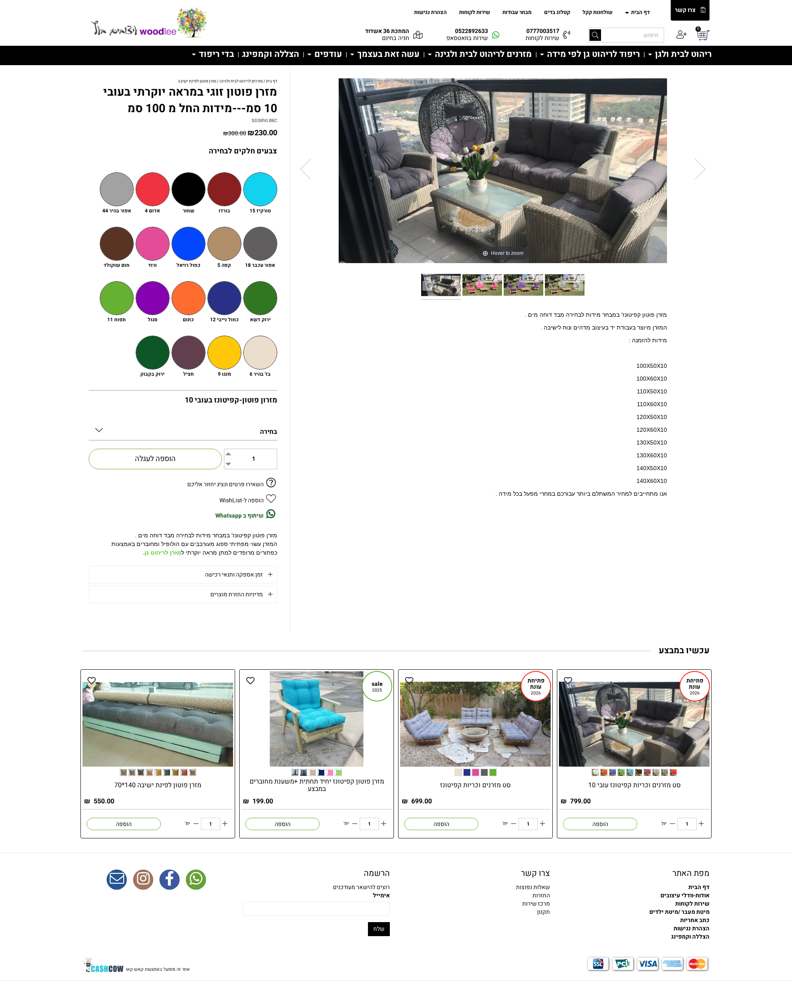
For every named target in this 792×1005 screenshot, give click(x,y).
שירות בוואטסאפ (467, 38)
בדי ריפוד (215, 54)
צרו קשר (685, 10)
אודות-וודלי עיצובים (685, 895)
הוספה (600, 824)
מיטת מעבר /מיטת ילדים (679, 912)
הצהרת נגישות (430, 12)
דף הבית (640, 12)
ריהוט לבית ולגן (682, 54)
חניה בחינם (395, 38)
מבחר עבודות (517, 12)
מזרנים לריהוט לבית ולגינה (482, 54)
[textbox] (476, 895)
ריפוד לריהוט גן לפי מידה (592, 54)
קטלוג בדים (557, 12)
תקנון (543, 912)
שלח (378, 929)
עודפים (327, 54)
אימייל (381, 896)
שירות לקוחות (474, 12)
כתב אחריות (695, 920)
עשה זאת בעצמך (387, 54)
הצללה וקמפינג (270, 54)
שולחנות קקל (597, 12)
